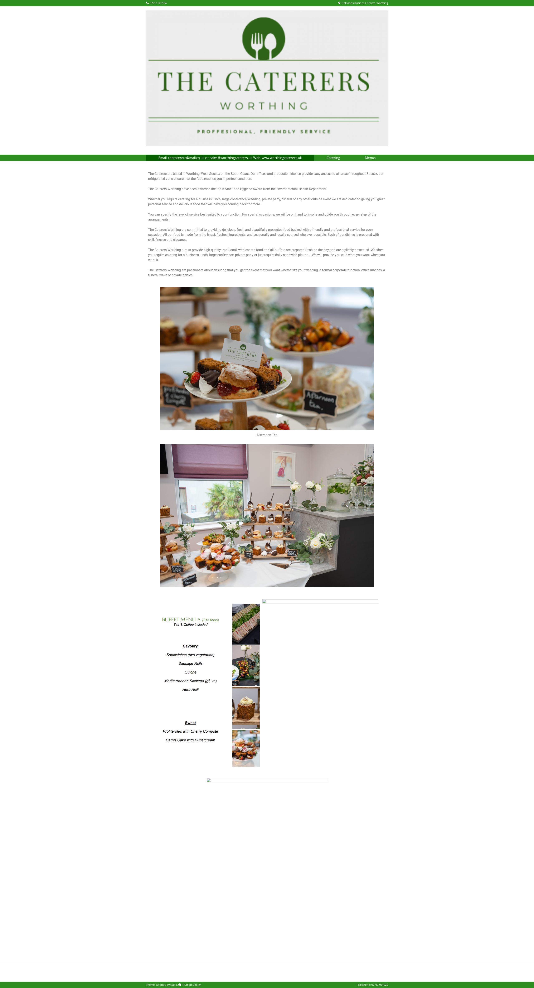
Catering (333, 157)
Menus (370, 157)
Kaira (173, 985)
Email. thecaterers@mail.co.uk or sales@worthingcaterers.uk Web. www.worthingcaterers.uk (230, 157)
